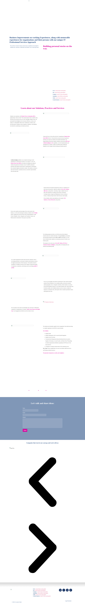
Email (24, 412)
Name (24, 408)
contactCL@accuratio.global (41, 594)
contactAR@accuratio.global (62, 96)
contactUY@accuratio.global (62, 94)
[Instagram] (67, 590)
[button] (42, 482)
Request (24, 417)
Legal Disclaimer (68, 600)
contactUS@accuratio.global (60, 90)
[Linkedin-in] (60, 590)
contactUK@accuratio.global (60, 92)
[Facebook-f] (70, 590)
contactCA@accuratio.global (65, 99)
